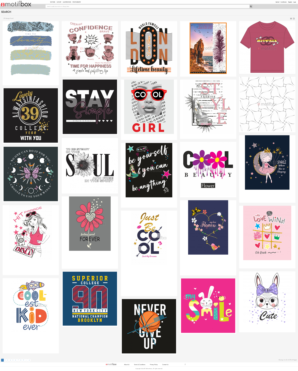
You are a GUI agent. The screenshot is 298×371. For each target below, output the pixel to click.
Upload (277, 2)
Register (290, 2)
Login (294, 2)
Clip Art (59, 2)
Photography (77, 2)
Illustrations (67, 2)
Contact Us (165, 364)
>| (29, 360)
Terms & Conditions (139, 364)
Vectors (52, 2)
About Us (126, 364)
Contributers (283, 2)
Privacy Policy (154, 364)
